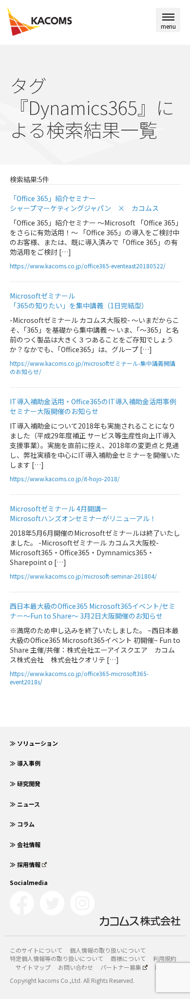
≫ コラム (22, 824)
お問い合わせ (75, 967)
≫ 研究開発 (25, 783)
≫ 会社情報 (25, 844)
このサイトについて (36, 950)
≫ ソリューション (34, 743)
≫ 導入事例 (25, 763)
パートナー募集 (120, 967)
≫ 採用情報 (25, 864)
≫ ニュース (25, 804)
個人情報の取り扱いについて (108, 950)
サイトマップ (33, 967)
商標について (128, 958)
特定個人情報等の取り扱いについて (56, 958)
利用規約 (164, 958)
